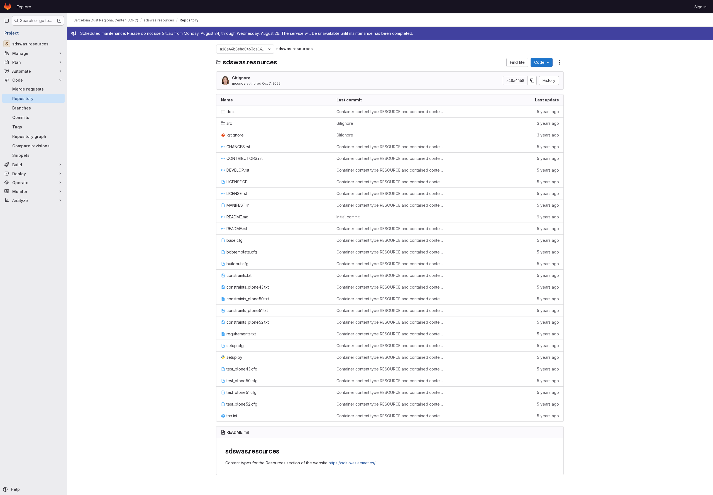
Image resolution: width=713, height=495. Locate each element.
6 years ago (548, 216)
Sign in (700, 6)
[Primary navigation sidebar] (6, 20)
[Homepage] (7, 6)
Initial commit (348, 216)
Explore (24, 6)
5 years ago (548, 111)
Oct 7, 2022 (271, 83)
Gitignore (241, 77)
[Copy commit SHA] (532, 80)
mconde (239, 83)
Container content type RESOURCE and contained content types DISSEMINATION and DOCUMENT (389, 111)
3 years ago (548, 123)
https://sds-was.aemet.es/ (352, 462)
